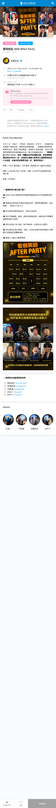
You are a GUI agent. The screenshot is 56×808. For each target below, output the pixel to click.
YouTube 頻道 (21, 383)
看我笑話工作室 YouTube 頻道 (20, 84)
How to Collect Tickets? (20, 102)
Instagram (21, 385)
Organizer (7, 805)
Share (49, 9)
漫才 (31, 110)
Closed (42, 803)
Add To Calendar (14, 71)
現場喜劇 (21, 110)
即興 (11, 110)
